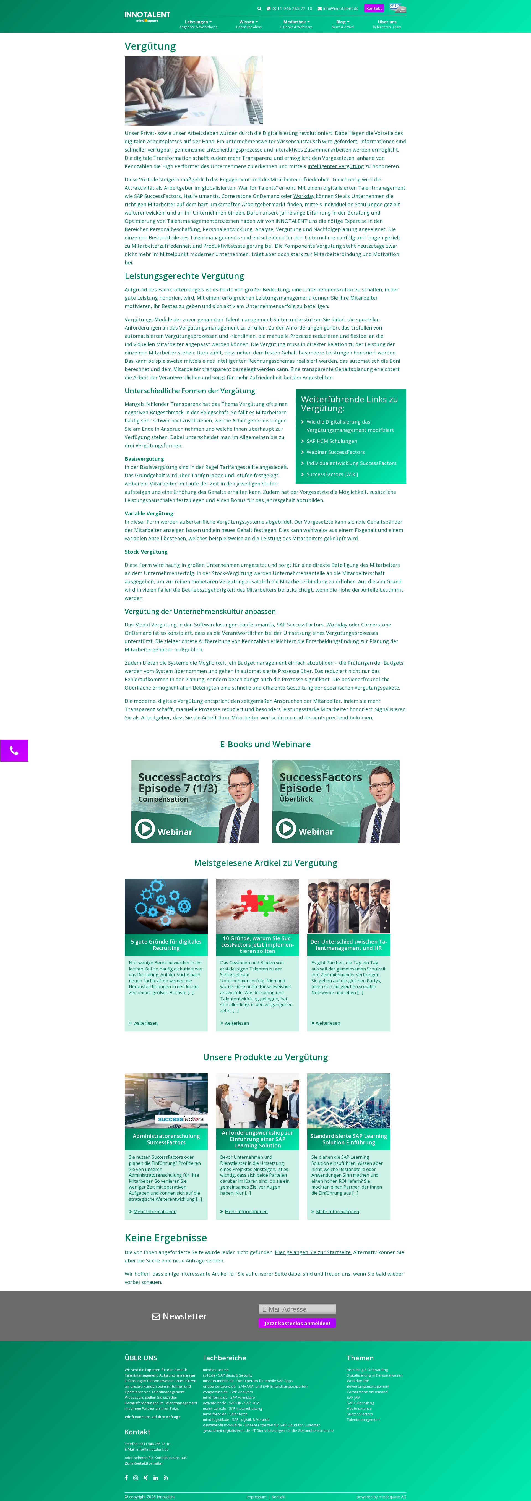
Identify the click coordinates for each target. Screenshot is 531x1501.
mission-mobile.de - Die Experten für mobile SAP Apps (248, 1380)
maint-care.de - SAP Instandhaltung (232, 1408)
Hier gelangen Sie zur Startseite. (313, 1252)
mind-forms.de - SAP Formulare (229, 1397)
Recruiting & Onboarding (367, 1369)
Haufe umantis (359, 1408)
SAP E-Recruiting (360, 1402)
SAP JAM (353, 1397)
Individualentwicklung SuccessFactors (352, 463)
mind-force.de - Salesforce (225, 1413)
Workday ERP (358, 1380)
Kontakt (374, 8)
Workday (303, 196)
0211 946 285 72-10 (292, 8)
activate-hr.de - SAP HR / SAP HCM (231, 1402)
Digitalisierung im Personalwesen (375, 1375)
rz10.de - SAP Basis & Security (228, 1375)
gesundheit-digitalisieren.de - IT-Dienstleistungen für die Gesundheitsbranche (268, 1430)
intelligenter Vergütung (336, 166)
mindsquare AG (392, 1496)
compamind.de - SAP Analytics (228, 1391)
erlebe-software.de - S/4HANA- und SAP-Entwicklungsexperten (255, 1386)
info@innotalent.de (341, 8)
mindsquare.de (216, 1369)
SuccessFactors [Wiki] (332, 474)
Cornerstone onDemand (367, 1391)
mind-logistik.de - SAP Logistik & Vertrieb (236, 1419)
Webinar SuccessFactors (336, 452)
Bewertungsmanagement (368, 1386)
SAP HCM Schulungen (332, 441)
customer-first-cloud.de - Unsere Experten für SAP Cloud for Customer (261, 1424)
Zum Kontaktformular (144, 1463)
